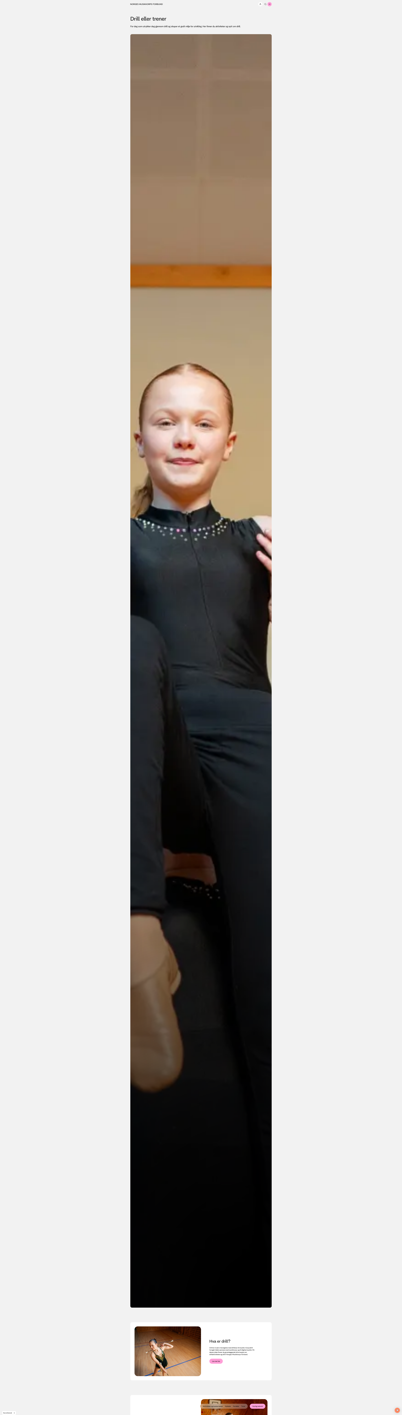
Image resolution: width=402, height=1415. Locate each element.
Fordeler (236, 1406)
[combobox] (9, 1413)
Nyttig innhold (257, 1406)
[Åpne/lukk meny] (260, 4)
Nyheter (228, 1406)
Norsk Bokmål (7, 1413)
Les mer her (216, 1361)
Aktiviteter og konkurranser (213, 1406)
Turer (243, 1406)
